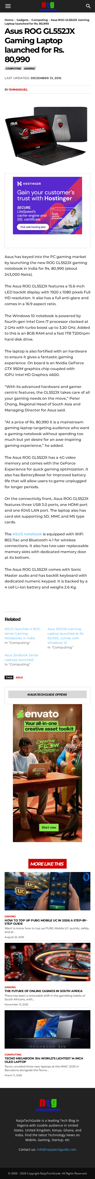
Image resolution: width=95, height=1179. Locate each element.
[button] (7, 6)
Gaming (29, 68)
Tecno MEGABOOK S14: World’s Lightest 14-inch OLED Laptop (44, 1060)
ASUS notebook (27, 534)
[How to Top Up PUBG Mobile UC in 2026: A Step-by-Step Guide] (47, 891)
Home (9, 20)
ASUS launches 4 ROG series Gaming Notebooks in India (22, 633)
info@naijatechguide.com (56, 1149)
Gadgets (22, 20)
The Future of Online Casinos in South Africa (43, 991)
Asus (19, 677)
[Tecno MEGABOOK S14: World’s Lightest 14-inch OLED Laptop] (47, 1029)
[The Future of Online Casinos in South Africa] (47, 962)
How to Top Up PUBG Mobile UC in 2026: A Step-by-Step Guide (46, 922)
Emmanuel (18, 89)
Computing (39, 20)
